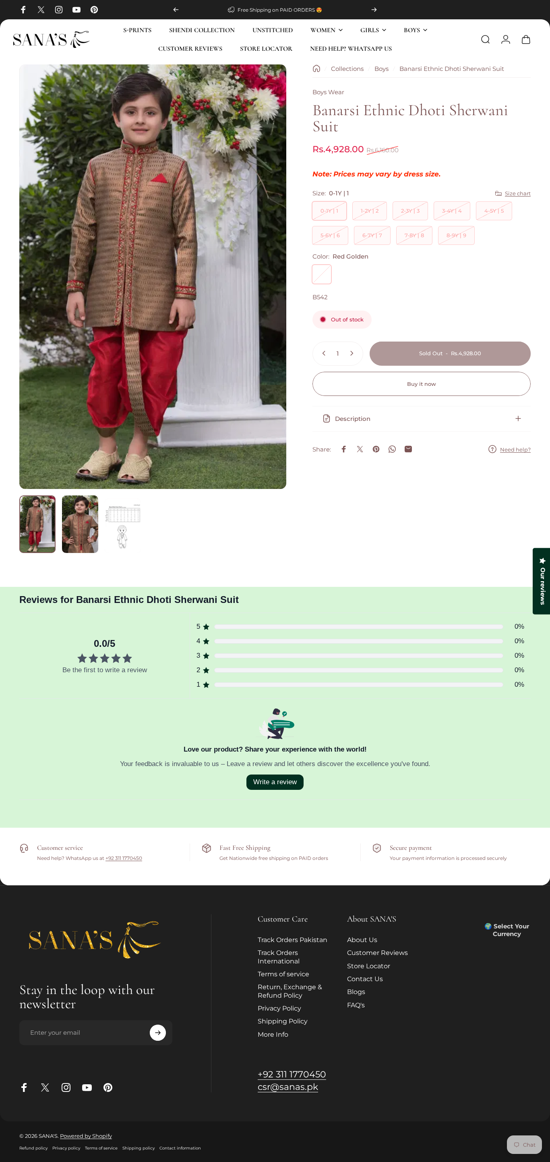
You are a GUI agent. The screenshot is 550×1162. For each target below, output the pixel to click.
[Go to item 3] (123, 526)
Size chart (518, 193)
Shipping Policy (283, 1021)
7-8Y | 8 (414, 235)
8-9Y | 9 (456, 235)
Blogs (356, 992)
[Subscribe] (158, 1033)
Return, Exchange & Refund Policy (290, 991)
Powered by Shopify (86, 1136)
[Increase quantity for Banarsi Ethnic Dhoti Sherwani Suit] (353, 353)
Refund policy (33, 1148)
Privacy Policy (279, 1008)
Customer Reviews (377, 953)
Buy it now (421, 384)
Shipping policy (138, 1148)
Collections (347, 68)
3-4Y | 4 (452, 210)
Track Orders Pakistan (292, 940)
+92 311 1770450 (123, 858)
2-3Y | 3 (410, 210)
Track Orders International (279, 957)
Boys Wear (328, 92)
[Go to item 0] (37, 524)
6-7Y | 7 (372, 235)
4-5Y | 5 (494, 210)
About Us (362, 940)
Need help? (515, 449)
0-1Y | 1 (329, 210)
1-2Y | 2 (369, 210)
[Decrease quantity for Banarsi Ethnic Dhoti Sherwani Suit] (322, 353)
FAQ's (356, 1005)
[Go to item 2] (80, 524)
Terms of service (283, 974)
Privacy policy (66, 1148)
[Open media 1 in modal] (152, 276)
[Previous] (176, 9)
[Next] (374, 9)
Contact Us (365, 979)
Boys (381, 68)
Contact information (180, 1148)
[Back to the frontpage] (316, 68)
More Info (273, 1034)
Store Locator (368, 966)
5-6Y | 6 (330, 235)
